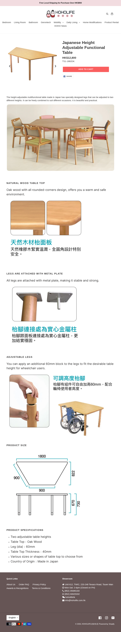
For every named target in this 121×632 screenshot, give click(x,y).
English (12, 617)
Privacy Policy (39, 584)
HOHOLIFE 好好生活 (90, 624)
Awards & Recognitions (17, 588)
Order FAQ (24, 584)
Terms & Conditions (41, 588)
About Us (10, 584)
